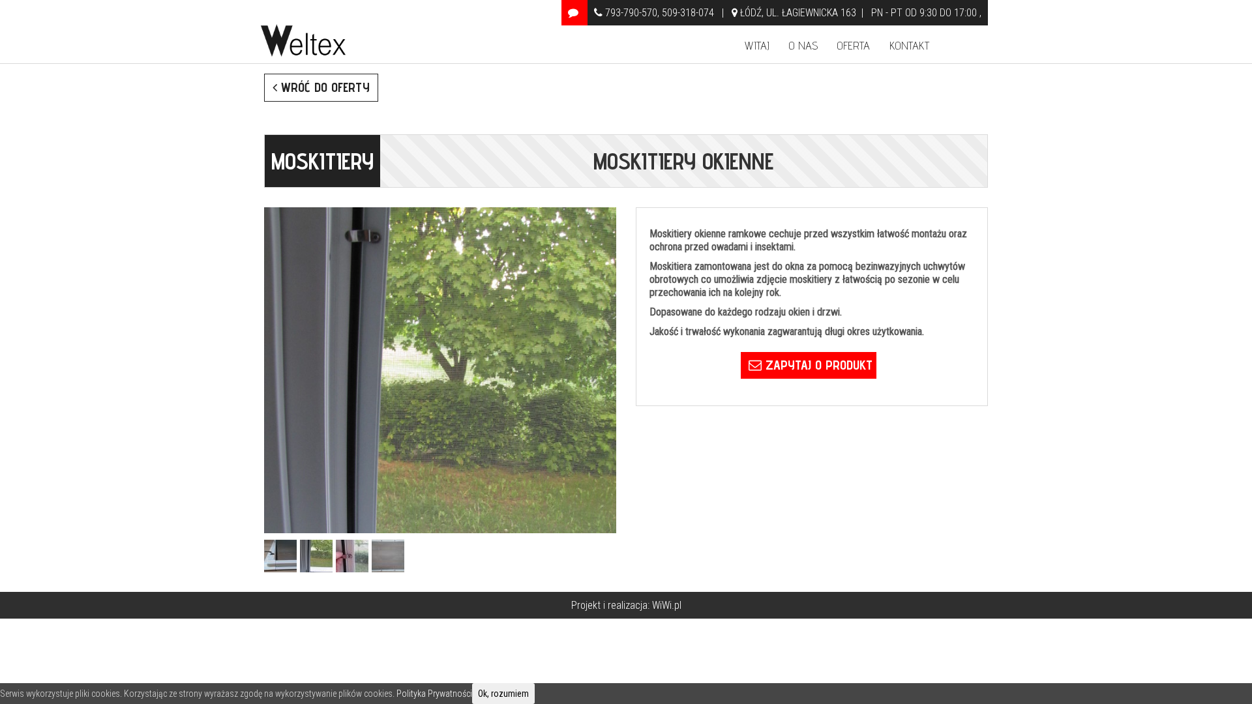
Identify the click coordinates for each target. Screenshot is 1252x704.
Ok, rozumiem (503, 693)
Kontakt (909, 45)
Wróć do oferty (323, 87)
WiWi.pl (666, 605)
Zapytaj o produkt (817, 365)
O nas (803, 45)
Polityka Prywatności (434, 693)
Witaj (757, 45)
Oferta (853, 45)
